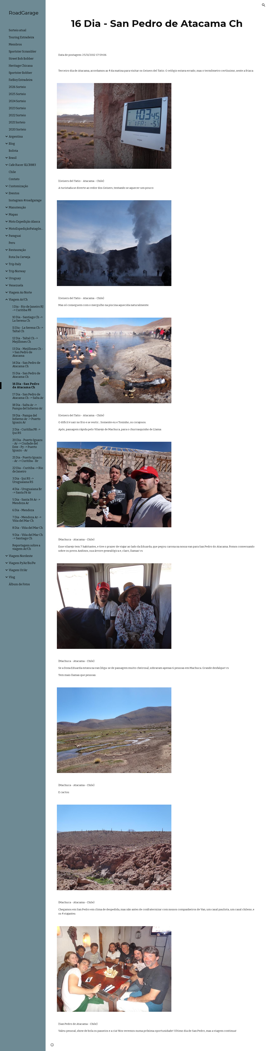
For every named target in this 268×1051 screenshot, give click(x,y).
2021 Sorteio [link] (17, 122)
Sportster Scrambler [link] (22, 51)
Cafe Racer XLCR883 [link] (22, 165)
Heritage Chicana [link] (21, 65)
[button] (263, 5)
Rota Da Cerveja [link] (19, 257)
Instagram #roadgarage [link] (25, 200)
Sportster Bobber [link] (20, 73)
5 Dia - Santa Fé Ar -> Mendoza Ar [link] (26, 501)
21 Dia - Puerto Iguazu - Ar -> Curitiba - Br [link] (27, 459)
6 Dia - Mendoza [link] (23, 510)
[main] (157, 24)
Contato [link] (14, 179)
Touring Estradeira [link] (21, 37)
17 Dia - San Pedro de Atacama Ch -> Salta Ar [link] (27, 396)
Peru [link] (12, 243)
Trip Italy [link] (15, 264)
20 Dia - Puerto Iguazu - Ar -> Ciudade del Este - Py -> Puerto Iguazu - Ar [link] (27, 445)
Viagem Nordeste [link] (21, 556)
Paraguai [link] (15, 235)
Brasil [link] (13, 158)
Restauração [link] (17, 250)
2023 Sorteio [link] (17, 108)
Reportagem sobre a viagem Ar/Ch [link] (26, 547)
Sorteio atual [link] (17, 30)
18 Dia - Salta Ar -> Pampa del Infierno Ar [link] (27, 406)
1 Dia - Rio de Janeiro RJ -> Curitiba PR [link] (27, 308)
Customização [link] (18, 186)
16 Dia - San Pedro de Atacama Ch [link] (25, 385)
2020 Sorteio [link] (17, 129)
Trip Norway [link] (17, 271)
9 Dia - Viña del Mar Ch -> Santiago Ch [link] (27, 536)
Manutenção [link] (17, 207)
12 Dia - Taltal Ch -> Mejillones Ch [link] (25, 340)
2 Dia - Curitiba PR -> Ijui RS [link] (26, 431)
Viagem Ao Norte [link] (20, 292)
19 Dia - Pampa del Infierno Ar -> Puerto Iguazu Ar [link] (26, 419)
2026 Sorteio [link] (17, 87)
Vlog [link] (12, 577)
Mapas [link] (13, 214)
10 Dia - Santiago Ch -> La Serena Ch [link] (27, 318)
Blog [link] (12, 143)
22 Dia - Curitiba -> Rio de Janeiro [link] (27, 469)
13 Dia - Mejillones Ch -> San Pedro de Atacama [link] (27, 352)
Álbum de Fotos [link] (19, 584)
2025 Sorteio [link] (17, 94)
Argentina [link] (16, 136)
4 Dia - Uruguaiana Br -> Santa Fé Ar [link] (27, 490)
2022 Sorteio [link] (17, 115)
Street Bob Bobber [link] (21, 58)
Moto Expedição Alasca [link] (24, 221)
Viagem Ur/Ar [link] (18, 570)
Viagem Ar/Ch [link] (18, 299)
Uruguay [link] (15, 278)
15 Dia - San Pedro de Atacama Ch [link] (26, 375)
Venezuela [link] (16, 285)
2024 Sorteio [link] (17, 101)
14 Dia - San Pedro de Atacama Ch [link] (26, 364)
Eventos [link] (14, 193)
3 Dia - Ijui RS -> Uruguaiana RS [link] (23, 480)
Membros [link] (15, 44)
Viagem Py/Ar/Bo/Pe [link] (22, 563)
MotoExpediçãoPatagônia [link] (26, 228)
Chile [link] (12, 172)
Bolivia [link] (13, 150)
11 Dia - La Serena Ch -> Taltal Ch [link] (27, 329)
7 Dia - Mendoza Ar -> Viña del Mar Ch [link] (26, 519)
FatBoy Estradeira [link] (20, 80)
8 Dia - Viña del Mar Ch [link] (27, 527)
